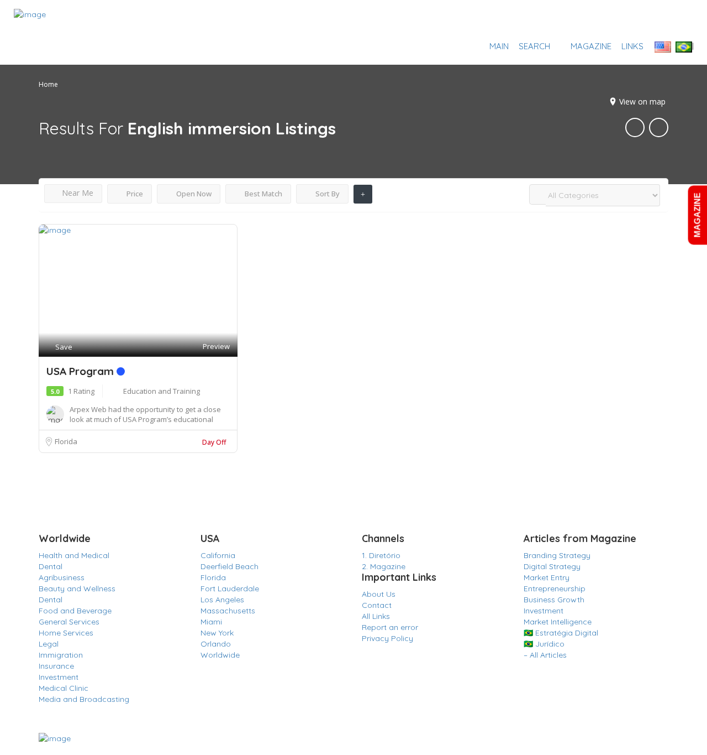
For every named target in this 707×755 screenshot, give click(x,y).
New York (217, 633)
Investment (58, 677)
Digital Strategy (552, 566)
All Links (376, 616)
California (218, 555)
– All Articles (545, 655)
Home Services (66, 633)
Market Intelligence (558, 622)
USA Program (81, 371)
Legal (49, 644)
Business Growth (554, 600)
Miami (211, 622)
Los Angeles (222, 600)
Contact (377, 605)
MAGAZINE (591, 46)
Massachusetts (228, 611)
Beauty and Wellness (77, 588)
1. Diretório (381, 555)
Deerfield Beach (229, 566)
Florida (66, 441)
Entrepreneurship (554, 588)
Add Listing (659, 19)
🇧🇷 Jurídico (544, 644)
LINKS (632, 46)
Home (48, 84)
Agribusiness (62, 577)
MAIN (499, 46)
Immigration (61, 655)
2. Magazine (383, 566)
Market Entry (546, 577)
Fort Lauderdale (230, 588)
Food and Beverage (75, 611)
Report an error (390, 627)
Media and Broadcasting (84, 699)
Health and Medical (74, 555)
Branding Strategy (557, 555)
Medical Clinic (63, 688)
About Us (378, 594)
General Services (69, 622)
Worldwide (220, 655)
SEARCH (534, 46)
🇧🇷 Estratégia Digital (561, 633)
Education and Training (161, 391)
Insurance (56, 666)
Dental (50, 566)
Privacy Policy (387, 638)
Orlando (216, 644)
